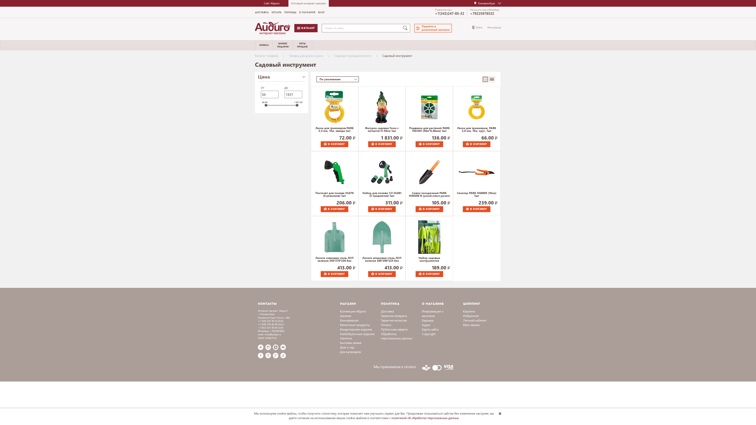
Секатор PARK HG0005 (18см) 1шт (476, 195)
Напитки (346, 338)
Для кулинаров (350, 352)
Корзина (469, 311)
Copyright (428, 334)
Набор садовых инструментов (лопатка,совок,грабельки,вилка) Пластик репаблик (429, 259)
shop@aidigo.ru (273, 334)
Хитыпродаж (302, 45)
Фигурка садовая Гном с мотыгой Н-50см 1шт (382, 130)
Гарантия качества (394, 320)
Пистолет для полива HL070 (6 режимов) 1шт (334, 195)
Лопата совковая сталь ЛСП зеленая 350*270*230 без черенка (334, 259)
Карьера (428, 320)
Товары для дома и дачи (306, 56)
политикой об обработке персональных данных (425, 418)
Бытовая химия (350, 343)
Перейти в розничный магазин (436, 27)
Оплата (276, 12)
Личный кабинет (475, 320)
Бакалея (345, 316)
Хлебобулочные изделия (357, 334)
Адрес (426, 325)
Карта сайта (430, 329)
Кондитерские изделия (356, 329)
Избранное (471, 316)
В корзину (336, 144)
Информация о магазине (432, 313)
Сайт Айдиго (272, 3)
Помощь (290, 12)
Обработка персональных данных (396, 336)
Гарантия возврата (394, 316)
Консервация (349, 320)
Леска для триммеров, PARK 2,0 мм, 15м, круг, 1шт (476, 130)
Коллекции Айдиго (353, 311)
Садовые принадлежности (352, 56)
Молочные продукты (355, 325)
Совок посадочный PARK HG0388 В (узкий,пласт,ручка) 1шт (429, 195)
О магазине (307, 12)
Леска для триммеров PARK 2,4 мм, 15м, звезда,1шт (334, 130)
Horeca (264, 45)
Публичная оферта (394, 329)
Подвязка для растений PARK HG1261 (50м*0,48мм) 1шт (429, 130)
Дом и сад (347, 347)
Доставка (262, 12)
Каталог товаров (266, 56)
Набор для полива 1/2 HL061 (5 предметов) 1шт (381, 195)
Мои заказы (471, 325)
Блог (321, 12)
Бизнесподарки (283, 45)
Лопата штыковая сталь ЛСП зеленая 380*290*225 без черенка (381, 259)
